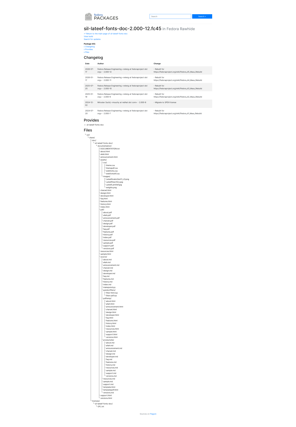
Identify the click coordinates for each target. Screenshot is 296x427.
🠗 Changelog (89, 46)
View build (88, 36)
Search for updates (92, 39)
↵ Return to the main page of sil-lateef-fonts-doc (106, 33)
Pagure (153, 414)
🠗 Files (86, 52)
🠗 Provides (88, 49)
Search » (202, 16)
